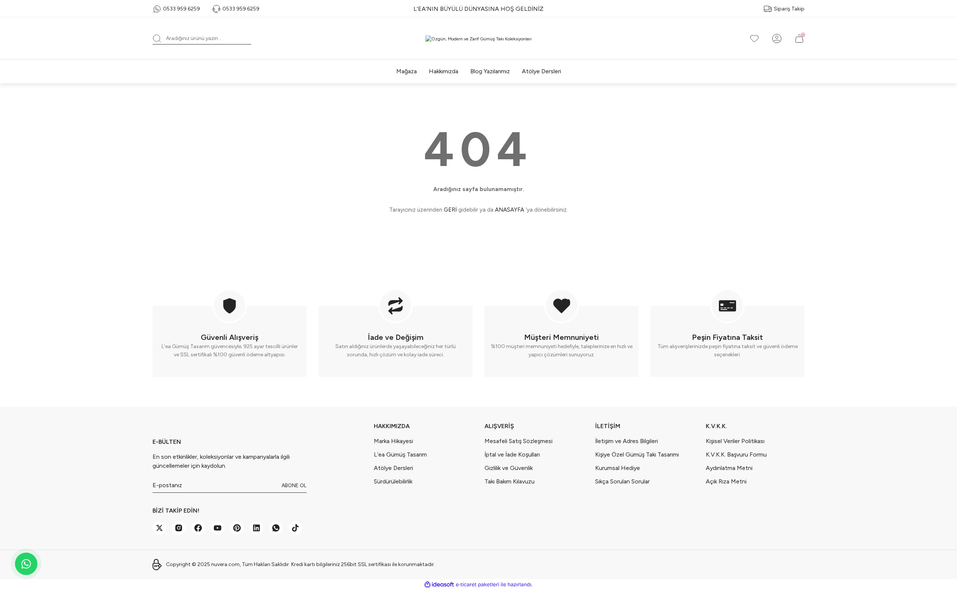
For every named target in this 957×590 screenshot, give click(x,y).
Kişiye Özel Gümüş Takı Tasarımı (637, 454)
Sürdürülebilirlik (393, 481)
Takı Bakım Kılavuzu (509, 481)
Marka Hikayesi (393, 441)
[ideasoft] (439, 584)
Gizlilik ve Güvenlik (508, 467)
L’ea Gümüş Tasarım (400, 454)
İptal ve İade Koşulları (512, 454)
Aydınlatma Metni (729, 467)
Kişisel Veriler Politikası (735, 441)
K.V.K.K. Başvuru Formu (736, 454)
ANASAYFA (509, 209)
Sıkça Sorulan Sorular (622, 481)
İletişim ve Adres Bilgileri (626, 441)
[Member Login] (777, 38)
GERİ (450, 209)
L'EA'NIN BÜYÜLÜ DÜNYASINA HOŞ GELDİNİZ (478, 8)
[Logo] (478, 38)
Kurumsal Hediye (617, 467)
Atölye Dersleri (393, 467)
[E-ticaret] (477, 584)
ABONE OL (294, 485)
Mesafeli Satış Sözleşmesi (518, 441)
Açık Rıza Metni (726, 481)
